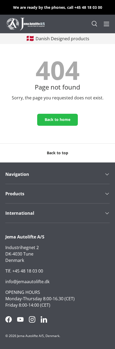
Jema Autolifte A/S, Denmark (38, 336)
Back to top (57, 152)
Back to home (57, 119)
